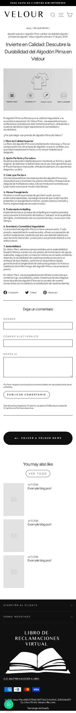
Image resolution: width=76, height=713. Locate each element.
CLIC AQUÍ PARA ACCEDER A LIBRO (21, 678)
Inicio (28, 28)
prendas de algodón (18, 36)
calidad (43, 33)
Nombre (9, 319)
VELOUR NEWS (40, 28)
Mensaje (10, 354)
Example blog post (39, 488)
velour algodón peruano (40, 36)
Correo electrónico (21, 336)
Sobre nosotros (17, 616)
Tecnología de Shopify (38, 708)
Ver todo (38, 473)
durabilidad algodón (58, 33)
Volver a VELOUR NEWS (41, 437)
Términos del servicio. (25, 408)
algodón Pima (32, 33)
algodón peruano (15, 33)
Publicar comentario (26, 394)
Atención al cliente (20, 605)
